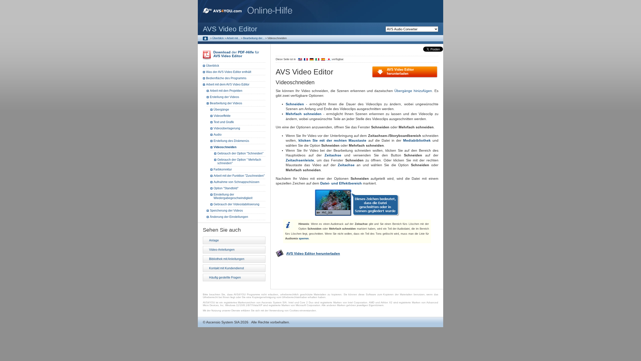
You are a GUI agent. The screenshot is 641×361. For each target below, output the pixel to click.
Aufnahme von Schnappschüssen (236, 182)
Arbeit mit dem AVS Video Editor (227, 84)
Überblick (218, 38)
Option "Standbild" (226, 188)
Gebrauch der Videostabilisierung (236, 204)
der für (236, 54)
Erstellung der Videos (224, 97)
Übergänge (221, 109)
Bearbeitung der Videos (226, 103)
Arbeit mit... (233, 38)
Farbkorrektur (223, 169)
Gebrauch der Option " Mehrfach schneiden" (239, 161)
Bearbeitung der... (253, 38)
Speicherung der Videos (226, 210)
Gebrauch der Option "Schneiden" (240, 153)
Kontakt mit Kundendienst (226, 268)
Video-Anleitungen (222, 249)
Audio (218, 134)
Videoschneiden (225, 147)
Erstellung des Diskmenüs (231, 141)
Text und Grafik (224, 122)
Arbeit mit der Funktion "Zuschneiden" (239, 175)
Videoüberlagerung (227, 128)
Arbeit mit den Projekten (226, 91)
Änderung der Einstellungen (229, 217)
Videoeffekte (222, 116)
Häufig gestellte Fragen (225, 277)
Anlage (214, 240)
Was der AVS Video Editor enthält (228, 72)
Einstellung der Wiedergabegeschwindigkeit (233, 196)
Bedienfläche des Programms (226, 78)
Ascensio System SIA (222, 322)
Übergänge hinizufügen (413, 91)
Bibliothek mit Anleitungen (226, 259)
